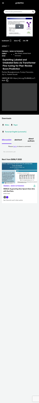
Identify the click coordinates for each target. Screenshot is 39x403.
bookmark (5, 40)
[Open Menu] (3, 3)
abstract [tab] (18, 140)
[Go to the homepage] (19, 3)
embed (4, 46)
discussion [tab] (6, 140)
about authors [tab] (31, 139)
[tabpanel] (19, 149)
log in (15, 146)
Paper (16, 125)
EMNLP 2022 (16, 159)
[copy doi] (8, 80)
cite (24, 40)
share (16, 40)
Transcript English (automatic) (15, 132)
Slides (7, 125)
